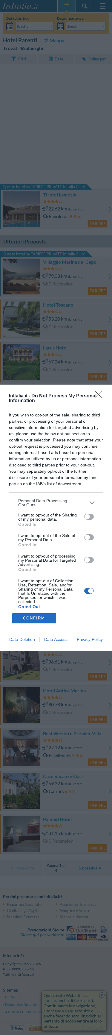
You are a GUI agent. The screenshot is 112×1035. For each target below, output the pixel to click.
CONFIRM (34, 618)
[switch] (89, 517)
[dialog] (56, 518)
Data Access (55, 639)
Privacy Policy (90, 639)
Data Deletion (22, 639)
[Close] (100, 396)
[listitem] (56, 503)
